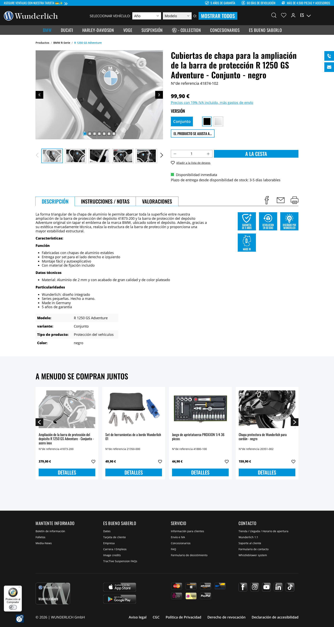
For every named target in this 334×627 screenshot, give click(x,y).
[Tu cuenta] (293, 15)
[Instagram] (254, 587)
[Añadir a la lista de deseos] (93, 462)
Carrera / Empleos (115, 549)
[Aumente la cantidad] (208, 154)
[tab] (55, 201)
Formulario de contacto (253, 549)
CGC (156, 617)
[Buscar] (274, 15)
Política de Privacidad (183, 617)
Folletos (40, 537)
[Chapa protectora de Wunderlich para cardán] (267, 409)
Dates (107, 531)
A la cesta (256, 153)
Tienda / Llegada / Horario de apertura (263, 531)
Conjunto (182, 121)
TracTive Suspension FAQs (120, 561)
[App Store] (119, 587)
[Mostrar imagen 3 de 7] (94, 134)
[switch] (13, 607)
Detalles (67, 472)
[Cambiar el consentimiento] (19, 619)
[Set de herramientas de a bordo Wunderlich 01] (133, 409)
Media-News (44, 543)
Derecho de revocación (226, 617)
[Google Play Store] (119, 599)
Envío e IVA (178, 537)
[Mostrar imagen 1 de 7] (85, 134)
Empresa (109, 543)
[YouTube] (266, 587)
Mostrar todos (218, 16)
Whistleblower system (253, 555)
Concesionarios (181, 543)
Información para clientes (187, 531)
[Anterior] (39, 95)
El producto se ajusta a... (193, 133)
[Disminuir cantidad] (175, 154)
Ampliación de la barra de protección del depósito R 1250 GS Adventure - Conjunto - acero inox (66, 439)
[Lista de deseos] (284, 15)
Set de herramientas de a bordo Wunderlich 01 (133, 437)
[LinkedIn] (278, 587)
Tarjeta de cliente (114, 537)
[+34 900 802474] (329, 56)
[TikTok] (290, 587)
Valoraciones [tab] (157, 201)
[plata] (218, 121)
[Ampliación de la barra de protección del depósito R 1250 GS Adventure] (67, 409)
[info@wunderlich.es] (329, 67)
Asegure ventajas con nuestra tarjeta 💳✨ (33, 3)
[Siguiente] (159, 95)
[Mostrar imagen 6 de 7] (109, 134)
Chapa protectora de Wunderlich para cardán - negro (263, 437)
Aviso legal (138, 617)
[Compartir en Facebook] (267, 200)
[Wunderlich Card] (53, 593)
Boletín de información (50, 531)
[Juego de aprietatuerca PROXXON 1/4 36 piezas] (200, 409)
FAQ (173, 549)
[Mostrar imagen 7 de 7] (114, 134)
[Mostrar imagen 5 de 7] (104, 134)
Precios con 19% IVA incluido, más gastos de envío (212, 102)
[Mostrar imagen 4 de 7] (99, 134)
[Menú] (19, 588)
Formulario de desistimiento (189, 555)
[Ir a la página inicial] (31, 15)
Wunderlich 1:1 (248, 537)
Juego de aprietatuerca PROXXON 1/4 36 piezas (198, 437)
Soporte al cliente (250, 543)
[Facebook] (243, 587)
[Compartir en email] (281, 200)
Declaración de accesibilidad (275, 617)
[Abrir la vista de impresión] (294, 200)
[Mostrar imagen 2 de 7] (90, 134)
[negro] (207, 121)
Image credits (112, 555)
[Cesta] (327, 15)
